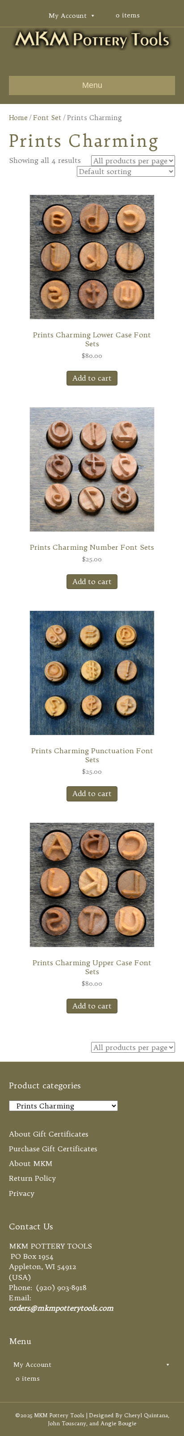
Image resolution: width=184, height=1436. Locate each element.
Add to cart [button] (92, 378)
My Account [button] (68, 16)
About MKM (31, 1163)
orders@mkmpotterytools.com (61, 1307)
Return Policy (32, 1178)
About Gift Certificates (48, 1133)
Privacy (21, 1193)
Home (18, 117)
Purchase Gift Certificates (53, 1148)
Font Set (47, 117)
